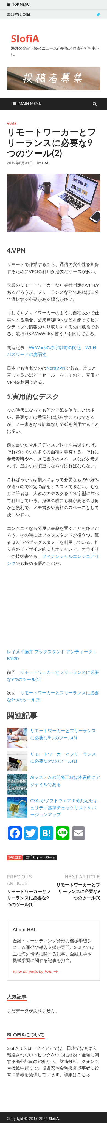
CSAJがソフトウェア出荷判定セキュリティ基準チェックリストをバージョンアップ (64, 808)
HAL (45, 163)
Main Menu (30, 104)
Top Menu (21, 4)
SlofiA (25, 38)
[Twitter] (98, 14)
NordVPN (55, 368)
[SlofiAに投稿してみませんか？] (53, 89)
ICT (27, 857)
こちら (83, 1075)
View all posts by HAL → (35, 971)
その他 (11, 123)
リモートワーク (44, 857)
